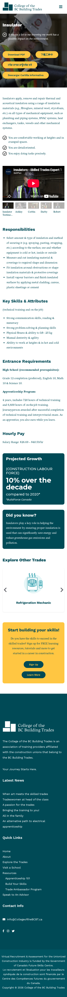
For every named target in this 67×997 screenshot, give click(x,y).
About (7, 856)
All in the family (13, 815)
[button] (5, 589)
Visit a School (12, 867)
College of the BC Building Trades (44, 987)
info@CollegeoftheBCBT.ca (24, 919)
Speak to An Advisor (16, 894)
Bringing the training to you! (21, 810)
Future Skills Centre (41, 965)
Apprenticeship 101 (17, 878)
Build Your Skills (15, 883)
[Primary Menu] (60, 7)
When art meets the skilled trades (25, 794)
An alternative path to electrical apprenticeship (24, 823)
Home (6, 851)
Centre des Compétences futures (22, 978)
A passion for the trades (18, 804)
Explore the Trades (15, 862)
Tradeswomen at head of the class (25, 799)
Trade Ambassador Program (23, 889)
